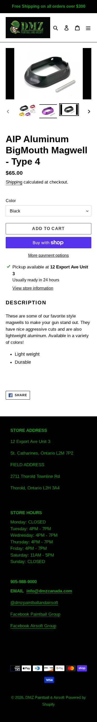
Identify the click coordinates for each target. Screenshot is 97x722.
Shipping (14, 182)
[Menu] (88, 28)
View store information (32, 288)
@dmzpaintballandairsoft (34, 602)
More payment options (48, 255)
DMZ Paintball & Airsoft (44, 697)
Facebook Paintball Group (35, 614)
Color (11, 201)
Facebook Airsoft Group (33, 625)
